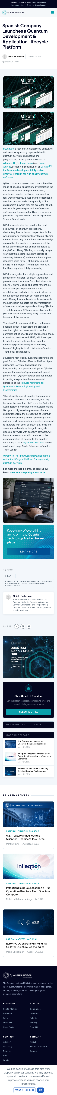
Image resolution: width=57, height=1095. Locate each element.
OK (40, 1090)
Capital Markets (15, 939)
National (11, 831)
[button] (16, 626)
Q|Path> (9, 576)
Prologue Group (25, 163)
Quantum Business (10, 62)
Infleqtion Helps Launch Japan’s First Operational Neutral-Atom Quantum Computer (34, 756)
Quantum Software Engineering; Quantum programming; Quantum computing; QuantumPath (28, 583)
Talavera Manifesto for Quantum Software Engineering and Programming (23, 386)
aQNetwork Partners (33, 442)
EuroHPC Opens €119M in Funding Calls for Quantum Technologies (33, 769)
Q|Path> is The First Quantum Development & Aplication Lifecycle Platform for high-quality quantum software (26, 459)
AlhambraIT (9, 163)
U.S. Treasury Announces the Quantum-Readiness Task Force (32, 742)
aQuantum (8, 148)
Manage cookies (24, 1090)
